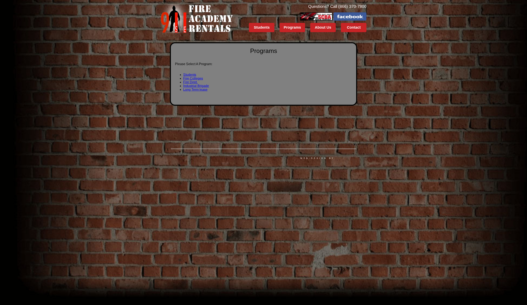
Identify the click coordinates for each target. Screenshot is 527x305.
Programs (292, 27)
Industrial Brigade (196, 86)
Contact (354, 27)
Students (262, 27)
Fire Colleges (193, 78)
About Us (323, 27)
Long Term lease (195, 89)
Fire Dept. (190, 82)
